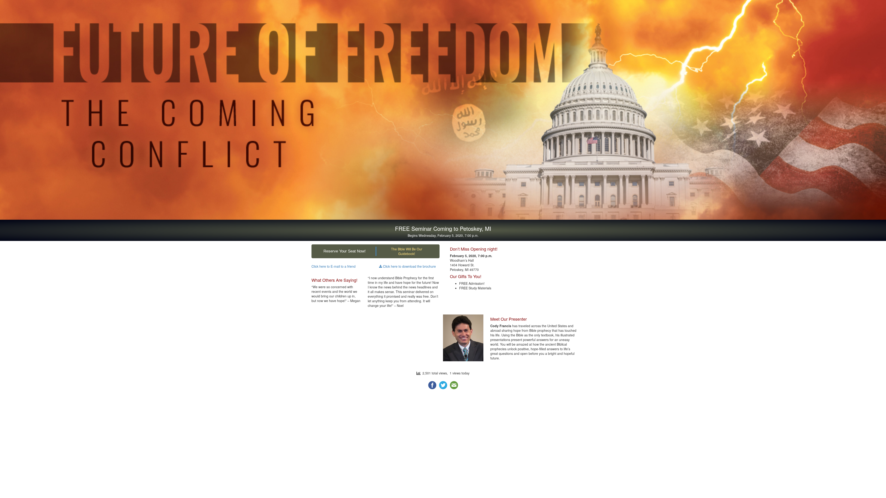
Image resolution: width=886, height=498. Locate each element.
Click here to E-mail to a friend (333, 266)
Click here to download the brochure (409, 266)
